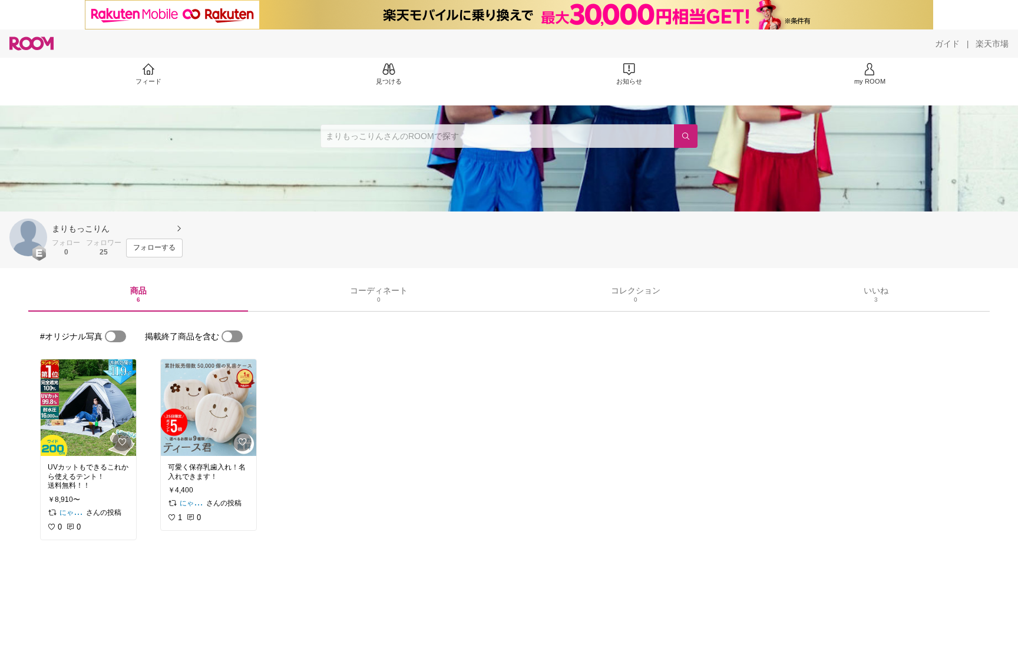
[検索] (686, 136)
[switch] (115, 336)
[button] (28, 237)
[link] (88, 407)
